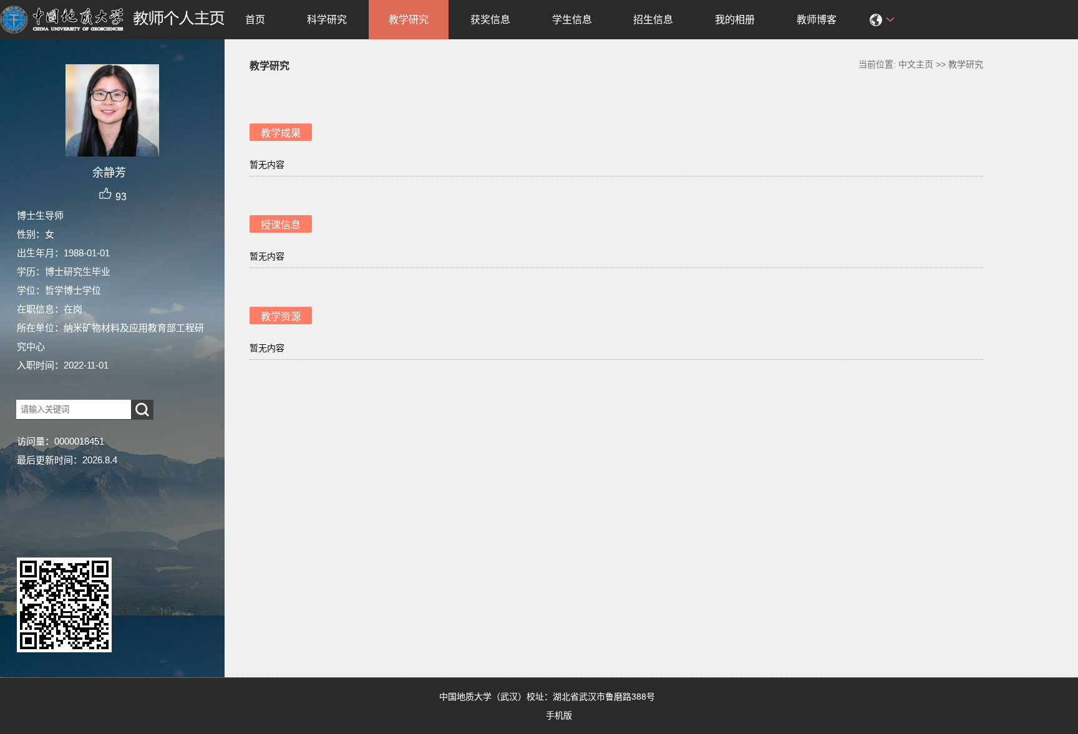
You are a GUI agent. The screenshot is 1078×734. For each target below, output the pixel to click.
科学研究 (327, 19)
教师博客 (817, 19)
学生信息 (572, 19)
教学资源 (281, 316)
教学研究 (409, 19)
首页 (255, 19)
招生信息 (653, 19)
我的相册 (735, 19)
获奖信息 (490, 19)
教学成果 (281, 133)
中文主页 (915, 64)
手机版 (559, 715)
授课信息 (281, 225)
